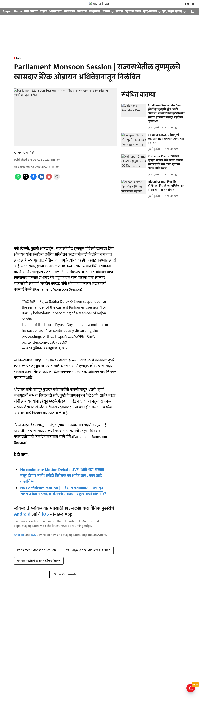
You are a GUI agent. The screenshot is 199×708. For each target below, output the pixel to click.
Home (18, 11)
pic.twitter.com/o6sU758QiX (44, 342)
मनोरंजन (82, 11)
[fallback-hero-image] (133, 111)
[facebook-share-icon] (33, 178)
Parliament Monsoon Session (36, 550)
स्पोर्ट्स (119, 11)
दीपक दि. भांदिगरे (24, 153)
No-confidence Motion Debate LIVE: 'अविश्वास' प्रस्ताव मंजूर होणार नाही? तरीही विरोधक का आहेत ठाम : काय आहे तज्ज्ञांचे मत (62, 475)
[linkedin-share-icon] (41, 178)
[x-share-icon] (26, 178)
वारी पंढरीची (31, 11)
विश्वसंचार (94, 11)
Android (22, 514)
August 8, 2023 (57, 348)
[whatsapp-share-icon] (18, 178)
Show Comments (65, 574)
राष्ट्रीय (43, 11)
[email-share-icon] (49, 178)
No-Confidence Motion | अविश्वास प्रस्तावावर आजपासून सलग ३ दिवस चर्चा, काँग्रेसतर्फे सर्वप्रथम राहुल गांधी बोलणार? (63, 491)
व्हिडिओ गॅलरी (133, 11)
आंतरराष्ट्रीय (55, 11)
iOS (45, 514)
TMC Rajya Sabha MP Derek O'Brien (87, 550)
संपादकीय (69, 11)
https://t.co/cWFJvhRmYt (75, 336)
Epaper (7, 11)
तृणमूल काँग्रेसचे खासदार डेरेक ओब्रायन (38, 560)
